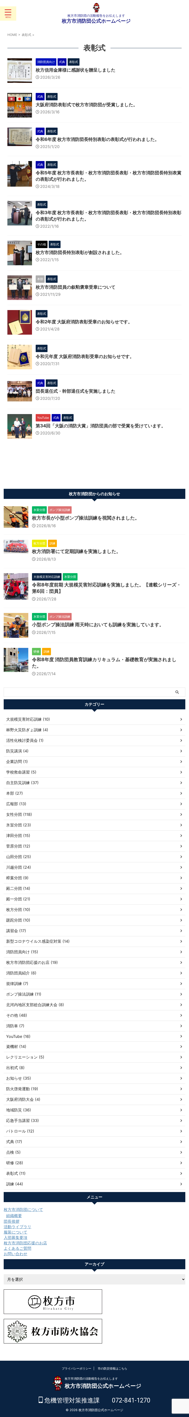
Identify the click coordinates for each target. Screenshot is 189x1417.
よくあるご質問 (17, 1248)
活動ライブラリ (17, 1226)
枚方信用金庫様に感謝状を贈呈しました (75, 70)
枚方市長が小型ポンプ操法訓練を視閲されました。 (86, 518)
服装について (15, 1232)
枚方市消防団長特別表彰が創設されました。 (80, 252)
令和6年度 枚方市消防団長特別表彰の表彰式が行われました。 (97, 139)
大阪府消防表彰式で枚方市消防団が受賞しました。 (87, 104)
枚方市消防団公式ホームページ (96, 21)
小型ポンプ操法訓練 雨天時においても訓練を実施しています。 (98, 624)
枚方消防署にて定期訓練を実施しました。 (76, 551)
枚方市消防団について (23, 1209)
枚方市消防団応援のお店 (25, 1242)
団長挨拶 (11, 1221)
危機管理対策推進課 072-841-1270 (96, 1400)
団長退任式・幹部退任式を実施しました (75, 391)
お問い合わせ (15, 1253)
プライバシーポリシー (76, 1368)
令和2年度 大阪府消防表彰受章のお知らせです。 (84, 321)
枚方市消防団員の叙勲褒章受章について (75, 287)
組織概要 (14, 1215)
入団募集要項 (15, 1237)
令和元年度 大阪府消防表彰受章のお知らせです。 (85, 356)
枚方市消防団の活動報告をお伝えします (91, 1378)
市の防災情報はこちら (112, 1368)
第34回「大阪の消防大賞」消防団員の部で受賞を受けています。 (101, 425)
